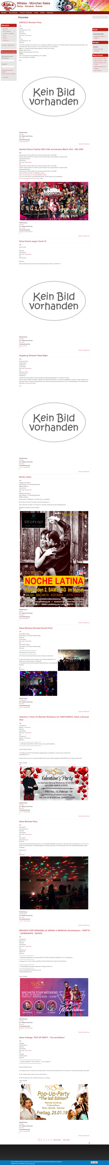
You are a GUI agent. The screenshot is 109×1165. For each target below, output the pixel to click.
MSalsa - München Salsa (33, 3)
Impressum (50, 13)
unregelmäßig (22, 700)
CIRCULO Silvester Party (30, 22)
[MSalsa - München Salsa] (8, 10)
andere (21, 611)
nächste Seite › (57, 1140)
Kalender (81, 144)
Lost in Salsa (97, 70)
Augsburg (21, 463)
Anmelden (4, 45)
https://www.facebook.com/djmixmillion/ (29, 178)
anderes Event (23, 346)
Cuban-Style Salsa (24, 141)
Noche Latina (25, 476)
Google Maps (28, 35)
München (21, 138)
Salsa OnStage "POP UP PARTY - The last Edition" (42, 1037)
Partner (42, 13)
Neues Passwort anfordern (9, 73)
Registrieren (11, 45)
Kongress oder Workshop (25, 231)
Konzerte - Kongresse (26, 13)
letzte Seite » (66, 1140)
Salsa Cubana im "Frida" (100, 60)
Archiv (36, 13)
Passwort (4, 64)
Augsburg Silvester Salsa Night (33, 355)
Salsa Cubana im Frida (100, 58)
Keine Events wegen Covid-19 (32, 241)
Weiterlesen (87, 144)
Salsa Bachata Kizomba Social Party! (36, 628)
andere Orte (22, 228)
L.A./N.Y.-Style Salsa (24, 467)
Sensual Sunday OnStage (98, 50)
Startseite (4, 13)
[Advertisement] (9, 19)
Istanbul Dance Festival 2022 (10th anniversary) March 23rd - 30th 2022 (51, 149)
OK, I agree (94, 1162)
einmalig (21, 134)
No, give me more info (30, 1163)
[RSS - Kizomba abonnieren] (54, 1143)
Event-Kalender (13, 13)
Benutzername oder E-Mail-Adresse (7, 57)
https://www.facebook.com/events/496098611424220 (33, 175)
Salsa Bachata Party (28, 821)
